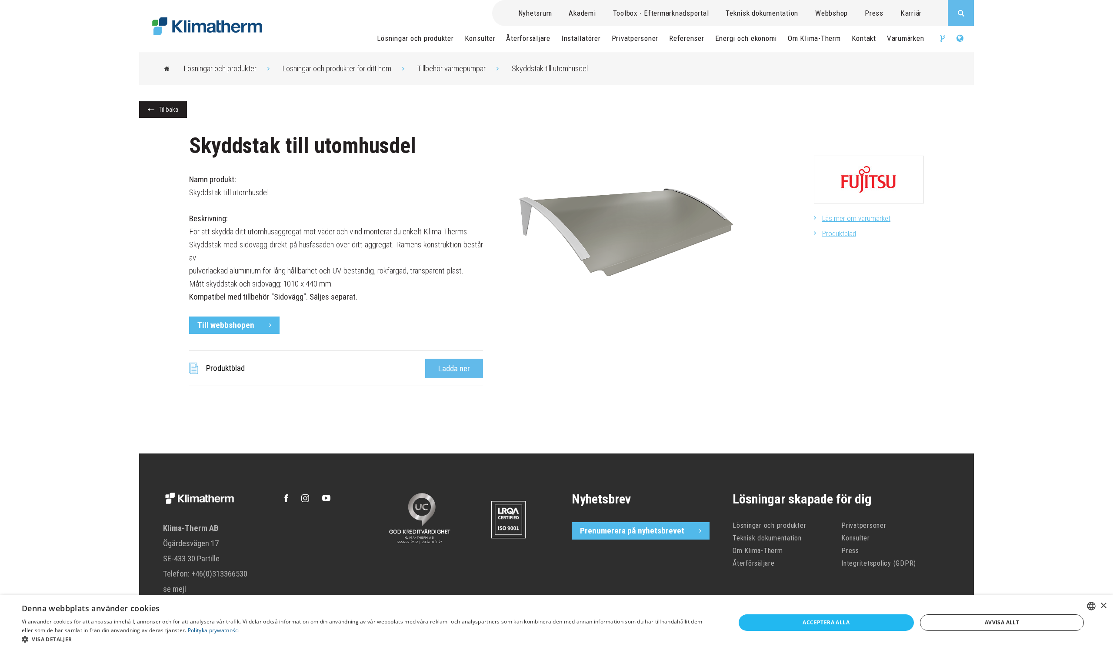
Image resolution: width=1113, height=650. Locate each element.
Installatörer (581, 38)
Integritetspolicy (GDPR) (878, 563)
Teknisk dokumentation (762, 13)
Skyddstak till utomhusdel (550, 69)
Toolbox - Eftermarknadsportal (661, 13)
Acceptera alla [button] (826, 622)
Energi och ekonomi (746, 38)
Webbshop (831, 13)
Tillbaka (168, 109)
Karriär (911, 13)
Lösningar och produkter (415, 38)
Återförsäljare (528, 38)
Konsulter (480, 38)
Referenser (686, 38)
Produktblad (839, 233)
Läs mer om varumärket (856, 218)
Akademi (582, 13)
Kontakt (864, 38)
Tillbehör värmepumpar (451, 69)
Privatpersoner (635, 38)
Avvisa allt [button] (1002, 622)
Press (874, 13)
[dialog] (556, 622)
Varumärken (905, 38)
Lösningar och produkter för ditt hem (337, 69)
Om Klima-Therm (814, 38)
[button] (368, 639)
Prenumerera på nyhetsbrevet (632, 531)
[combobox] (1091, 606)
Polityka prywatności (214, 630)
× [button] (1103, 606)
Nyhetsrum (535, 13)
